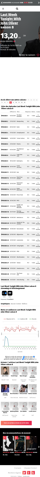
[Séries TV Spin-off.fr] (11, 9)
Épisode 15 (5, 195)
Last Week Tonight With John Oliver (10, 18)
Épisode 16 (5, 200)
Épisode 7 (4, 150)
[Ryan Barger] (23, 374)
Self (5, 397)
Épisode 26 (5, 257)
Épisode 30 (5, 280)
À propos (17, 468)
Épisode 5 (4, 138)
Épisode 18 (5, 212)
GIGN (21, 2)
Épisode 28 (5, 268)
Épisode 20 (5, 223)
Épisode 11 (5, 172)
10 (16, 102)
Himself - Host (5, 380)
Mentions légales (14, 473)
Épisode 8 (4, 155)
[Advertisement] (20, 78)
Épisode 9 (4, 161)
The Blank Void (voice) (33, 380)
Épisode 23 (5, 240)
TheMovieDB (26, 476)
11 (18, 102)
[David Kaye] (14, 374)
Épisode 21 (5, 229)
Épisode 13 (5, 183)
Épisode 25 (5, 251)
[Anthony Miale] (14, 410)
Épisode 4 (4, 133)
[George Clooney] (5, 392)
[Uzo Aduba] (23, 410)
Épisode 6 (4, 144)
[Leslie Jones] (32, 410)
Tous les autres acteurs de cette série (16, 423)
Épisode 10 (5, 166)
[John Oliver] (5, 374)
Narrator (14, 380)
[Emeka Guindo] (32, 392)
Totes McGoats (14, 397)
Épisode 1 (4, 116)
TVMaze (20, 476)
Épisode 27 (5, 263)
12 (21, 102)
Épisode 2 (4, 121)
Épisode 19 (5, 217)
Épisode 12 (5, 178)
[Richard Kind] (23, 392)
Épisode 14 (5, 189)
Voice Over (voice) (23, 380)
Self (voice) (33, 397)
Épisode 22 (5, 234)
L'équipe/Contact (30, 468)
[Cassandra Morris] (5, 410)
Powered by (4, 299)
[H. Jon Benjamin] (32, 374)
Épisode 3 (4, 127)
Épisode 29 (5, 274)
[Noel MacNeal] (14, 392)
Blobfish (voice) (23, 397)
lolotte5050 (7, 2)
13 (24, 102)
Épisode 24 (5, 246)
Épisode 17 (5, 206)
